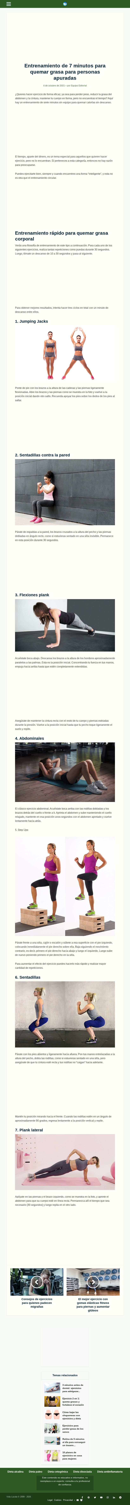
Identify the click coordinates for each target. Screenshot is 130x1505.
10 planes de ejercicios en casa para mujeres (72, 1455)
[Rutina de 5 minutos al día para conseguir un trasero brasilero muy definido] (53, 1441)
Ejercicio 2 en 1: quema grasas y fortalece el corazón (73, 1401)
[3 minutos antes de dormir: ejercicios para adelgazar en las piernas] (53, 1388)
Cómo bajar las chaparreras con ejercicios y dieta (71, 1415)
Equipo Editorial (79, 85)
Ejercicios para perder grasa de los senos (72, 1428)
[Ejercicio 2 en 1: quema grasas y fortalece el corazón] (53, 1401)
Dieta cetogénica (58, 1471)
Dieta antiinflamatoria (110, 1471)
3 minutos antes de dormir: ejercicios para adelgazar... (72, 1388)
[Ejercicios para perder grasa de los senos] (53, 1428)
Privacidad (68, 1500)
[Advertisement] (65, 36)
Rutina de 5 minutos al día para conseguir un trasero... (73, 1442)
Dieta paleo (35, 1471)
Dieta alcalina (15, 1471)
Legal (50, 1500)
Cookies (58, 1500)
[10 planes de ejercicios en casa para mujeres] (53, 1455)
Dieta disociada (82, 1471)
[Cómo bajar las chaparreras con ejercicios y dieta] (53, 1414)
